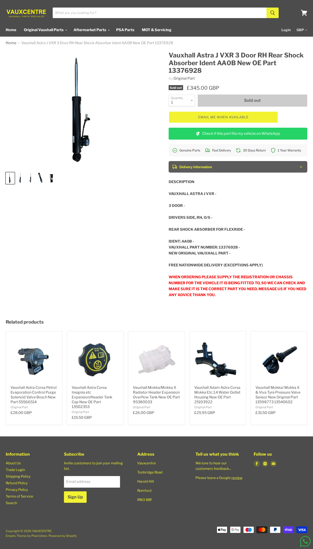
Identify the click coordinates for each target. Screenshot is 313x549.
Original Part (184, 78)
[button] (223, 117)
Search (11, 503)
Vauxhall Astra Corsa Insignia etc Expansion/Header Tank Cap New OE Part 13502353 (92, 397)
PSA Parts (125, 30)
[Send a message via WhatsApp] (305, 541)
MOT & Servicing (156, 30)
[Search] (272, 13)
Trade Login (15, 470)
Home (11, 30)
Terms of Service (19, 496)
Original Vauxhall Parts (44, 30)
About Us (13, 463)
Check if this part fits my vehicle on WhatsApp (241, 133)
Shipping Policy (18, 476)
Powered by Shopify (63, 536)
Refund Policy (17, 483)
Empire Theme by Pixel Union (26, 536)
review (236, 478)
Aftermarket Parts (90, 30)
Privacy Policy (17, 490)
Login (286, 30)
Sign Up (75, 497)
